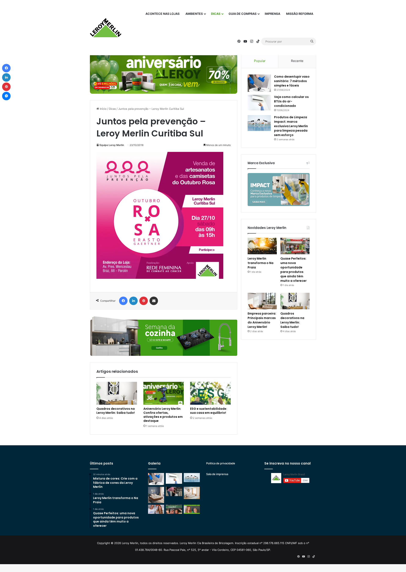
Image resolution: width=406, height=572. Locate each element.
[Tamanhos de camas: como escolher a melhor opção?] (156, 495)
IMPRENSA (272, 13)
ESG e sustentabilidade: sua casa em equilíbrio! (208, 411)
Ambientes (194, 13)
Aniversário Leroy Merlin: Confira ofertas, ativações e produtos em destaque (163, 415)
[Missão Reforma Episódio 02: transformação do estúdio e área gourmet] (192, 509)
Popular (260, 61)
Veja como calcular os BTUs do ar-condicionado (291, 101)
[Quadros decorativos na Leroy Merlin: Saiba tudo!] (116, 393)
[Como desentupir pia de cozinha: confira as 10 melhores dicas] (174, 491)
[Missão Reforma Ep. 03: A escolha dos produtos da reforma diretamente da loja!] (174, 509)
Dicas (215, 13)
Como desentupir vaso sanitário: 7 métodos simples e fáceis (292, 81)
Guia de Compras (242, 13)
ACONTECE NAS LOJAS (162, 13)
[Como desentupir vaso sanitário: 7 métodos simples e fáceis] (259, 83)
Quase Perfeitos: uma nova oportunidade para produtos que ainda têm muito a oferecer (293, 269)
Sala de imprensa (217, 474)
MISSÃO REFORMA (299, 13)
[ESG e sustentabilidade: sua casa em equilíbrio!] (210, 393)
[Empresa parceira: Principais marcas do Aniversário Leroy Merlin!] (262, 301)
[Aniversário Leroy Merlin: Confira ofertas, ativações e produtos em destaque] (163, 393)
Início (103, 108)
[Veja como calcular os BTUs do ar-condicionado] (259, 102)
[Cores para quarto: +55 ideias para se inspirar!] (192, 493)
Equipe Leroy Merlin (112, 145)
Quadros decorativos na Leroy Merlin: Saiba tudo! (115, 411)
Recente (297, 61)
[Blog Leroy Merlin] (105, 27)
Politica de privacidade (220, 463)
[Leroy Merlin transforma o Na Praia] (262, 246)
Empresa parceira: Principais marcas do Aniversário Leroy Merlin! (262, 320)
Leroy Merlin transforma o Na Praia (260, 263)
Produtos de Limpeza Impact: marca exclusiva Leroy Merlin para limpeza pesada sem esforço (291, 126)
